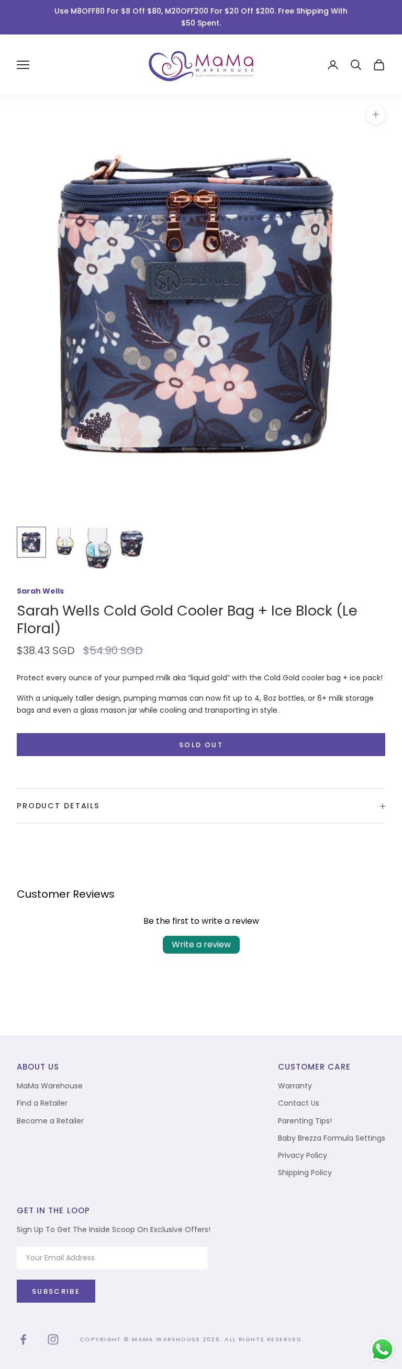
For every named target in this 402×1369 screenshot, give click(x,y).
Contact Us (298, 1103)
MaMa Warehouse (50, 1086)
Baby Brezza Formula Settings (331, 1138)
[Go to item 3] (98, 548)
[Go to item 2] (65, 541)
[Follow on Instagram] (53, 1339)
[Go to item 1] (31, 542)
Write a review (201, 944)
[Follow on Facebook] (23, 1339)
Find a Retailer (42, 1103)
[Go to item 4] (132, 544)
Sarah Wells (40, 591)
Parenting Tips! (305, 1121)
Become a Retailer (50, 1121)
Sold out (201, 745)
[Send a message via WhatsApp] (382, 1349)
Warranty (295, 1086)
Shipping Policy (305, 1172)
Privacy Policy (302, 1155)
